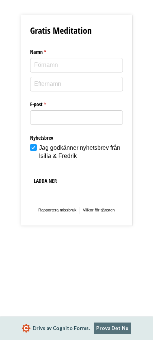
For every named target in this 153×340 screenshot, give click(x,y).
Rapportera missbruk (57, 210)
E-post (44, 104)
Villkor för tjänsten (99, 210)
